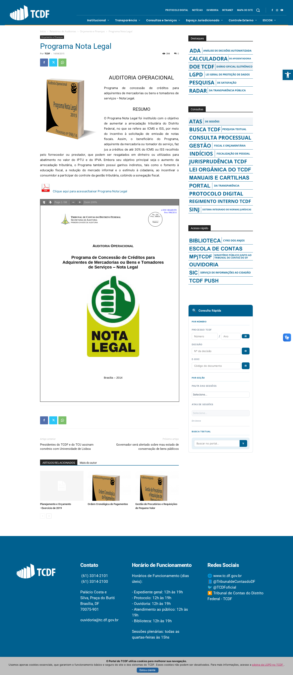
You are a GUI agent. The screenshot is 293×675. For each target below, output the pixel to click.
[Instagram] (277, 10)
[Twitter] (53, 63)
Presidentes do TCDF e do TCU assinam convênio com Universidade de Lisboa (66, 447)
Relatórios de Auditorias (63, 31)
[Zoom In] (80, 202)
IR (246, 336)
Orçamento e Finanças (92, 31)
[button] (288, 75)
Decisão (197, 344)
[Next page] (50, 202)
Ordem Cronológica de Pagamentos (108, 504)
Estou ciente (148, 670)
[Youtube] (281, 10)
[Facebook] (272, 10)
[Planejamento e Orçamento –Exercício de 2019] (62, 486)
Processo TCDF (202, 329)
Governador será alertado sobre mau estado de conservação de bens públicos (147, 447)
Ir (243, 443)
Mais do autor (88, 462)
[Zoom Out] (73, 202)
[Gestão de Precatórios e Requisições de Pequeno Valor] (157, 486)
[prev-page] (42, 516)
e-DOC (196, 359)
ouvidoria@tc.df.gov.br (99, 620)
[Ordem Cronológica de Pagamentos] (109, 486)
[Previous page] (44, 202)
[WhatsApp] (62, 63)
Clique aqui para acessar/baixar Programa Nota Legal (90, 191)
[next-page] (48, 516)
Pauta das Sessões (204, 385)
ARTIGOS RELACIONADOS (58, 462)
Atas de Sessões (202, 404)
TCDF (47, 53)
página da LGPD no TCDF (268, 664)
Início (43, 31)
